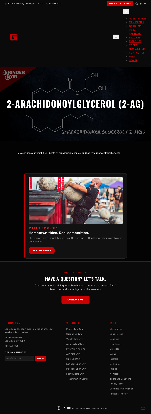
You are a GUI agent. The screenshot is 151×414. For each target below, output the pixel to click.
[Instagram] (137, 4)
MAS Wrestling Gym (75, 349)
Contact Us (75, 299)
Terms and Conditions (120, 379)
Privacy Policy (117, 383)
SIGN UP (40, 358)
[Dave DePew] (143, 408)
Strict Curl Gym (73, 359)
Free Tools (115, 344)
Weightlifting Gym (74, 339)
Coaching (114, 339)
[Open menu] (116, 37)
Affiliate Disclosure (119, 393)
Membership (116, 329)
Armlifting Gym (73, 354)
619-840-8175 (11, 346)
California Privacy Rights (121, 388)
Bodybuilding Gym (75, 374)
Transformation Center (77, 379)
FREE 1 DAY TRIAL (120, 3)
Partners (114, 359)
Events (113, 354)
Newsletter (115, 374)
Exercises (114, 349)
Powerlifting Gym (74, 329)
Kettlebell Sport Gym (76, 364)
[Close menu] (126, 11)
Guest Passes (116, 334)
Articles (113, 368)
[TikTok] (141, 4)
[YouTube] (145, 4)
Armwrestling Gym (75, 344)
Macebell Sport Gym (76, 368)
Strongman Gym (74, 334)
